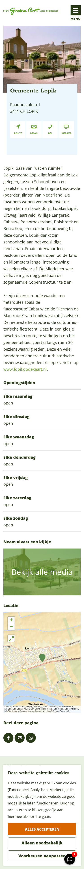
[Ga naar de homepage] (30, 11)
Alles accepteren (42, 829)
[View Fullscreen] (11, 638)
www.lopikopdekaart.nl (25, 369)
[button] (42, 658)
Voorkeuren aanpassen (42, 856)
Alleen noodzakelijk (42, 843)
